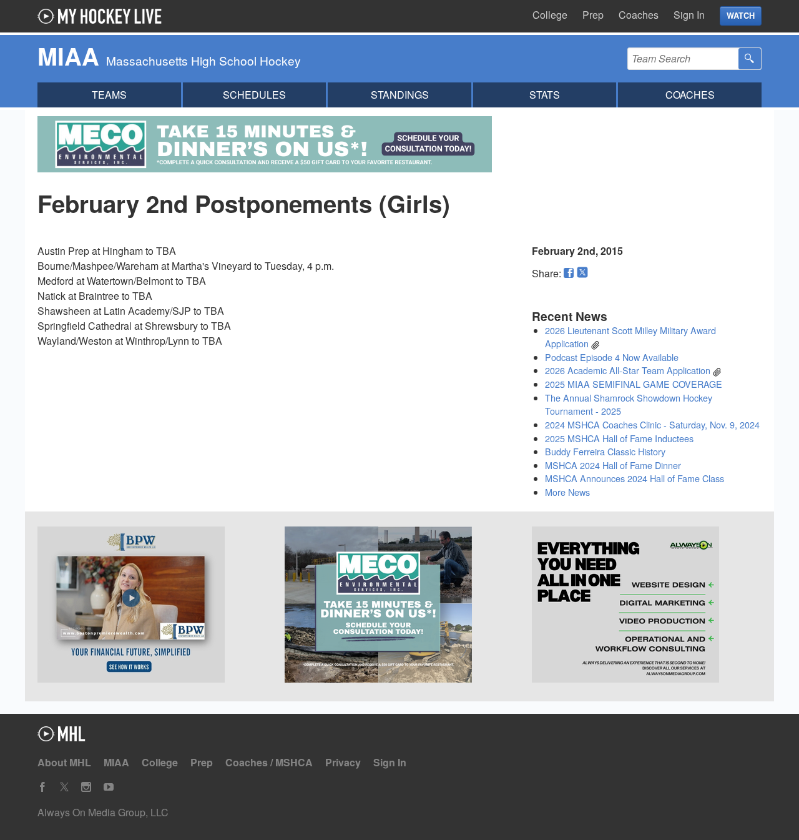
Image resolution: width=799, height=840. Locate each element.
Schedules (254, 94)
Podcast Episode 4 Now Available (612, 356)
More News (567, 491)
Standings (400, 94)
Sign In (689, 14)
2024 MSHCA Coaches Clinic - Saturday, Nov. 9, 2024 (652, 424)
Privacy (343, 762)
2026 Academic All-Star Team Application (627, 370)
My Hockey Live (103, 16)
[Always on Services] (647, 606)
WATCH (741, 15)
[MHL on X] (64, 787)
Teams (109, 94)
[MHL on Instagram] (86, 787)
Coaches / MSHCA (269, 762)
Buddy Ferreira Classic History (605, 451)
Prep (593, 14)
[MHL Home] (61, 737)
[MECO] (399, 606)
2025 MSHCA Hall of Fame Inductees (619, 438)
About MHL (64, 762)
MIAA (116, 762)
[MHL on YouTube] (109, 787)
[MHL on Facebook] (42, 787)
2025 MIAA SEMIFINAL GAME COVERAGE (633, 383)
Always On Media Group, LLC (103, 812)
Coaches (639, 14)
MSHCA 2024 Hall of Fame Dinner (613, 465)
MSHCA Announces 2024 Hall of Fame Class (634, 478)
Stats (544, 94)
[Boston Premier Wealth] (152, 606)
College (549, 14)
